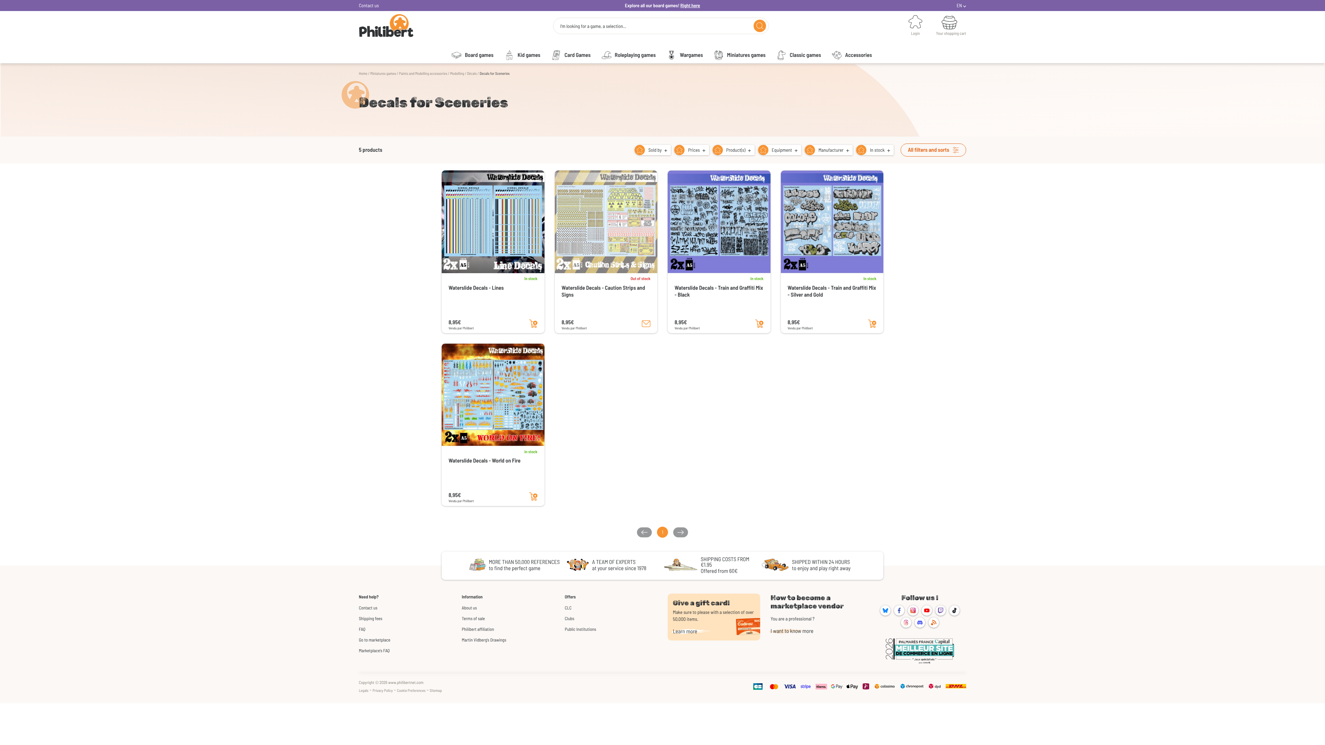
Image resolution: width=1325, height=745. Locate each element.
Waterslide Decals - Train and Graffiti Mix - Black (719, 291)
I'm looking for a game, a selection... (593, 26)
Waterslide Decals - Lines (476, 288)
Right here (690, 5)
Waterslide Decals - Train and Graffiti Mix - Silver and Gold (832, 291)
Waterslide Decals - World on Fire (485, 460)
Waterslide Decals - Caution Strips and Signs (603, 291)
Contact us (369, 5)
